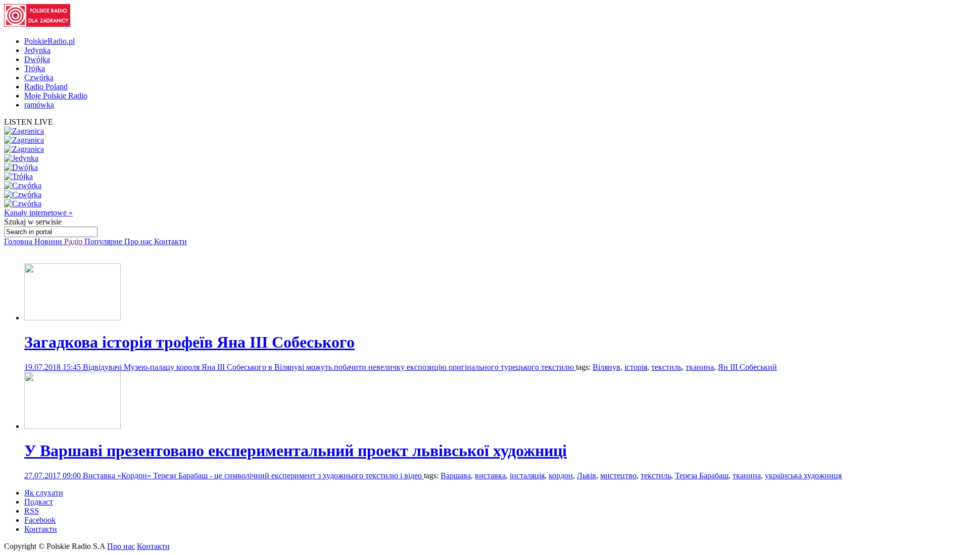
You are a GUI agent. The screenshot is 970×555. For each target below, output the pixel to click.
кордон (561, 475)
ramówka (39, 104)
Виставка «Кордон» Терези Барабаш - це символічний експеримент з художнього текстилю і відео (253, 475)
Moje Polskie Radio (55, 95)
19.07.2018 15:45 (53, 367)
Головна (19, 241)
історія (635, 367)
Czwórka (39, 77)
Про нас (139, 241)
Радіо (74, 241)
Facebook (40, 520)
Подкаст (38, 501)
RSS (31, 511)
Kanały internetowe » (38, 212)
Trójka (34, 68)
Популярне (104, 241)
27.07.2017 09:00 (53, 475)
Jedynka (37, 50)
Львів (586, 475)
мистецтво (618, 475)
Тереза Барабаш (702, 475)
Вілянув (606, 367)
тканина (700, 367)
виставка (490, 475)
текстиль (666, 367)
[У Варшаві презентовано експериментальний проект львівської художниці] (72, 426)
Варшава (456, 475)
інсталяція (527, 475)
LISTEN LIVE (28, 122)
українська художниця (803, 475)
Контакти (170, 241)
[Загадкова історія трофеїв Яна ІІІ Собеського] (72, 317)
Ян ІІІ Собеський (747, 367)
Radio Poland (46, 86)
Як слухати (43, 492)
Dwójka (37, 59)
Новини (49, 241)
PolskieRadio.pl (49, 41)
